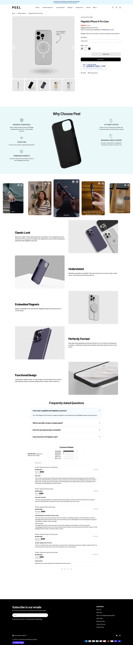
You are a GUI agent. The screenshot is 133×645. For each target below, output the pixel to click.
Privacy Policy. (38, 619)
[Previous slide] (6, 198)
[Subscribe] (46, 615)
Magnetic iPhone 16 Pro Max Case (49, 552)
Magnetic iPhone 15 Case (46, 488)
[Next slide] (127, 198)
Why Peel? (99, 612)
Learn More (81, 2)
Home (13, 13)
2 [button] (64, 569)
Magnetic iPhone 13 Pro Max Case (49, 534)
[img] (38, 469)
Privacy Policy (100, 627)
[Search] (112, 7)
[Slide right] (73, 47)
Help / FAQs (99, 618)
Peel (17, 639)
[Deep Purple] (82, 48)
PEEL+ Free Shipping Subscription (105, 615)
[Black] (89, 48)
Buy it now (101, 59)
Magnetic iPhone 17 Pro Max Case (49, 467)
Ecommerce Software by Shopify (28, 639)
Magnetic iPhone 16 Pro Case (47, 507)
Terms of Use (31, 619)
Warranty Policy (100, 621)
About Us (98, 609)
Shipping (83, 27)
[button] (83, 17)
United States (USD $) (20, 635)
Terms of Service (101, 624)
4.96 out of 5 (39, 453)
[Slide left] (14, 47)
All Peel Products (22, 13)
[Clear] (85, 48)
